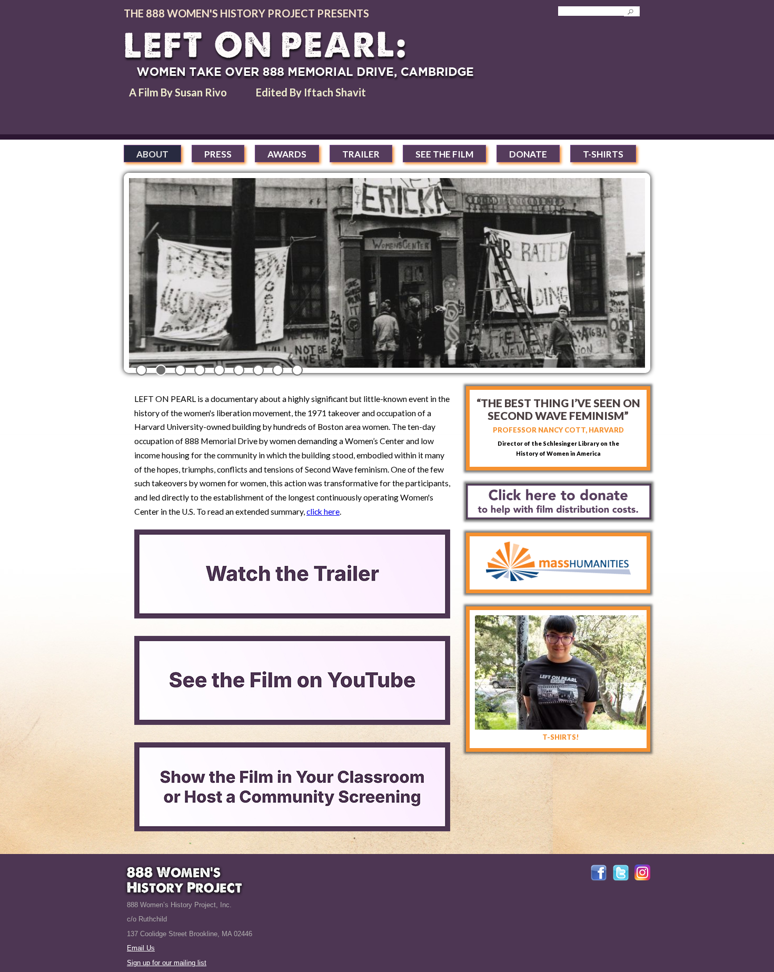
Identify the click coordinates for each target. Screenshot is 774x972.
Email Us (141, 948)
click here (323, 511)
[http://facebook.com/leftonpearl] (598, 879)
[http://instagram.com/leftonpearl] (642, 878)
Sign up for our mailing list (166, 963)
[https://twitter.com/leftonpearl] (620, 879)
